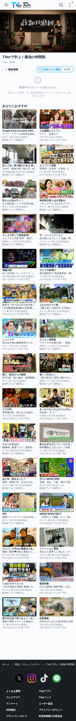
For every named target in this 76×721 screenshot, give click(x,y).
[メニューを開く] (6, 5)
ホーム (5, 664)
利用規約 (11, 709)
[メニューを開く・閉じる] (70, 5)
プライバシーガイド (16, 716)
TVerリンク (45, 697)
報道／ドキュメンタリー (28, 664)
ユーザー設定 (46, 703)
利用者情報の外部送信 (50, 716)
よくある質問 (13, 691)
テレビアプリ (13, 697)
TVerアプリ (45, 691)
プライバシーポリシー (50, 709)
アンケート (12, 703)
